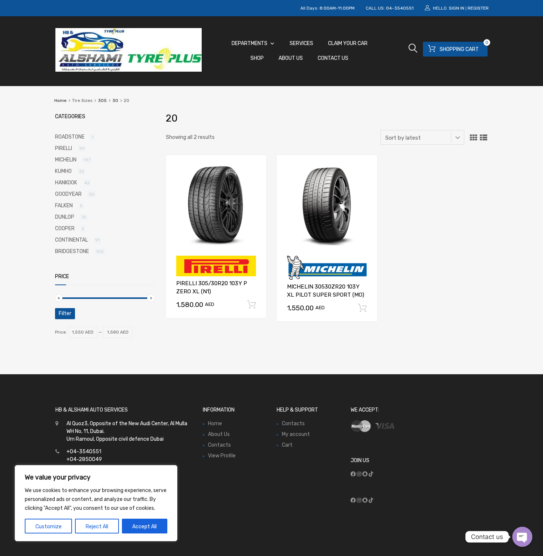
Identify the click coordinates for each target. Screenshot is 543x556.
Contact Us (333, 58)
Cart (287, 445)
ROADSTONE (70, 137)
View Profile (222, 456)
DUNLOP (64, 217)
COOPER (65, 228)
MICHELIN (65, 160)
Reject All (97, 526)
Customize (48, 526)
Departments (249, 43)
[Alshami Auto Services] (128, 69)
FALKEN (64, 205)
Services (301, 43)
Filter (65, 313)
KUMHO (63, 171)
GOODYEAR (68, 194)
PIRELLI (63, 148)
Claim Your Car (348, 43)
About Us (291, 58)
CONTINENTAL (71, 240)
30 (115, 100)
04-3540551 (400, 8)
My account (296, 434)
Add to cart (251, 305)
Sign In (456, 8)
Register (478, 8)
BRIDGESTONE (72, 251)
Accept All (144, 526)
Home (60, 100)
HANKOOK (66, 183)
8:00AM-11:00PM (337, 8)
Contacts (219, 445)
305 (102, 100)
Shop (257, 58)
